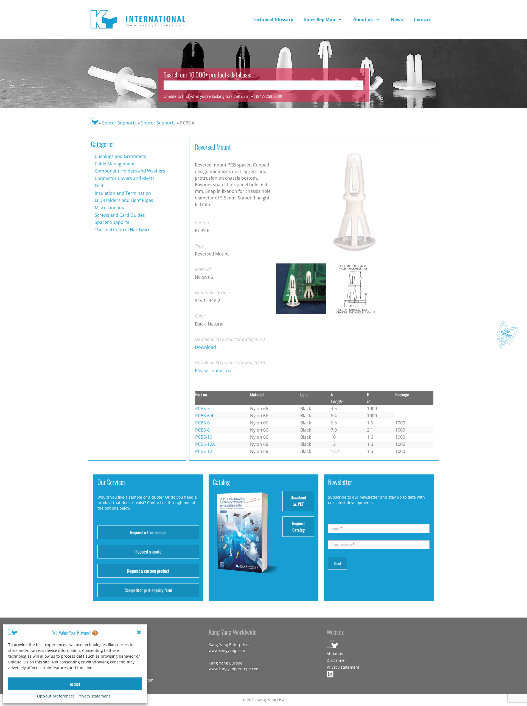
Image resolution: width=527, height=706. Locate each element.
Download (205, 347)
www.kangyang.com (227, 650)
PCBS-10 (203, 437)
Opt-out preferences (56, 696)
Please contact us (213, 371)
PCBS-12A (205, 444)
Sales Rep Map (319, 19)
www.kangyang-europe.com (234, 668)
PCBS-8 (202, 430)
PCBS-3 (202, 408)
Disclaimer (336, 660)
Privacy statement (93, 696)
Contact (422, 19)
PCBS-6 (202, 423)
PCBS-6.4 (204, 416)
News (397, 19)
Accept (75, 684)
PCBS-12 (203, 451)
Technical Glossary (273, 19)
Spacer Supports (119, 123)
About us (363, 19)
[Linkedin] (330, 674)
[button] (139, 632)
